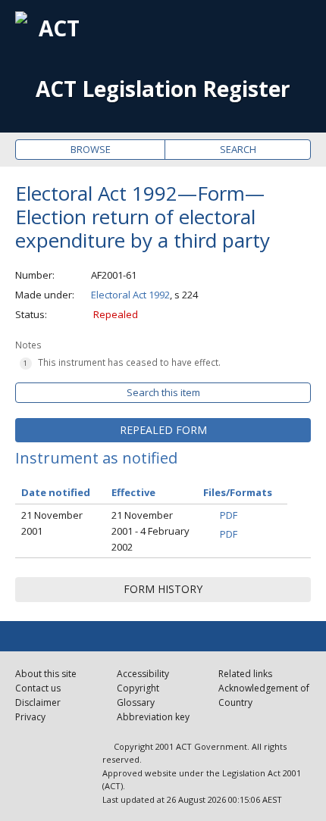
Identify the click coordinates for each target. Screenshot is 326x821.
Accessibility (143, 673)
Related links (245, 673)
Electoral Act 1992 (130, 294)
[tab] (163, 430)
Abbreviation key (153, 716)
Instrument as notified (96, 458)
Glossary (136, 702)
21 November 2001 (52, 523)
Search (238, 149)
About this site (46, 673)
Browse (91, 149)
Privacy (30, 716)
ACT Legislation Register (163, 89)
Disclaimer (38, 702)
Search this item (163, 392)
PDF (228, 515)
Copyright (138, 688)
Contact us (38, 688)
